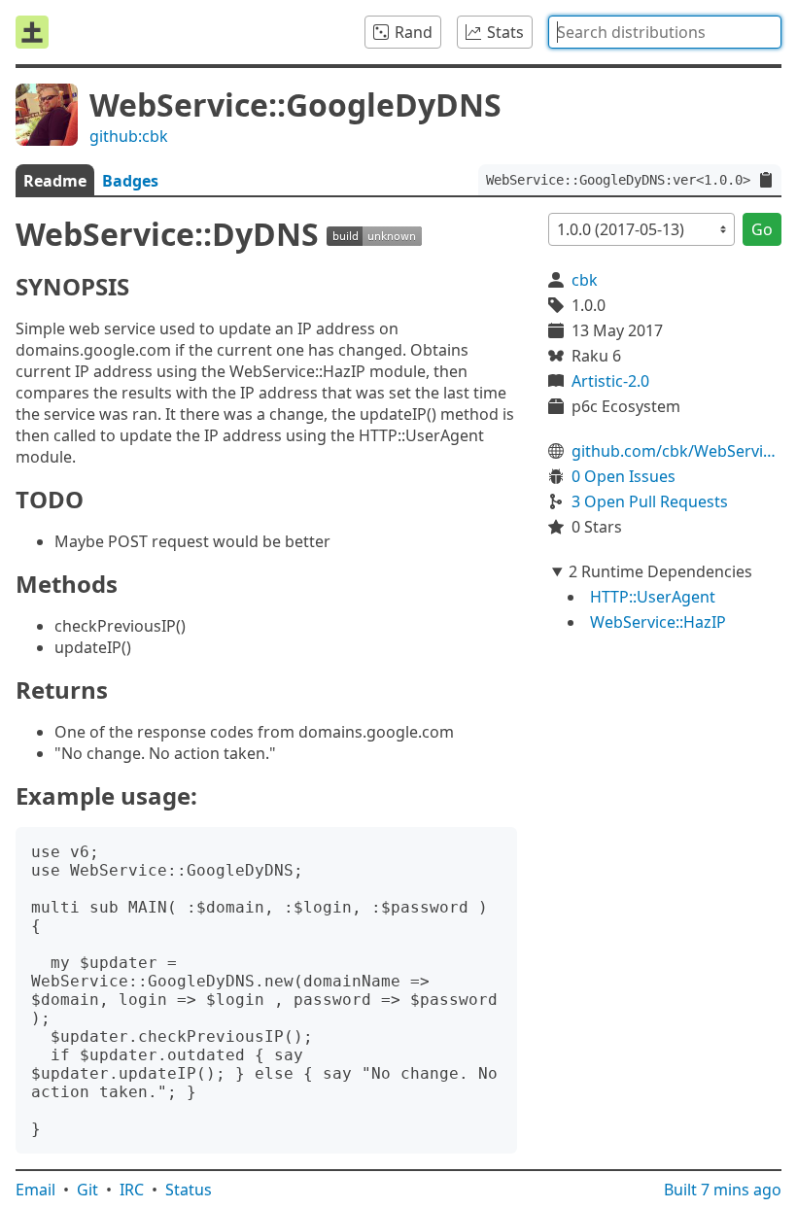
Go (762, 229)
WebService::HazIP (658, 622)
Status (188, 1189)
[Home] (32, 32)
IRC (132, 1189)
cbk (585, 280)
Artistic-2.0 (610, 381)
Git (87, 1189)
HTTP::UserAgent (652, 596)
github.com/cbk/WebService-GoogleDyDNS (676, 451)
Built (722, 1189)
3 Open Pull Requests (650, 501)
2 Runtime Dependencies (660, 571)
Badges (130, 180)
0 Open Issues (624, 476)
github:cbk (128, 136)
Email (35, 1189)
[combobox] (664, 32)
